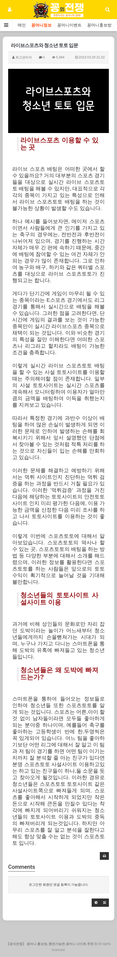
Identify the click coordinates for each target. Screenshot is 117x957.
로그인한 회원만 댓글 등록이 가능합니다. (58, 885)
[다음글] (96, 903)
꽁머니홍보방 (99, 25)
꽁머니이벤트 (69, 25)
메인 (22, 25)
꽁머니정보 (41, 25)
